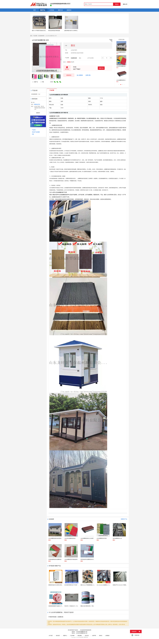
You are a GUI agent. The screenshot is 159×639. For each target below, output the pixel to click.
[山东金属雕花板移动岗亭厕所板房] (121, 46)
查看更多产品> (124, 519)
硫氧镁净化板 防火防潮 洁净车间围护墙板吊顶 (58, 585)
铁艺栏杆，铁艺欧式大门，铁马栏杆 (72, 606)
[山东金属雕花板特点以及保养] (121, 74)
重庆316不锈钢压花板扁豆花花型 (39, 30)
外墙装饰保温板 (52, 617)
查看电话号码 (37, 104)
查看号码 (101, 68)
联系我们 (58, 635)
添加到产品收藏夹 (36, 132)
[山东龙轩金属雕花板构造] (121, 60)
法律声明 (94, 635)
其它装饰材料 (41, 35)
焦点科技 (81, 637)
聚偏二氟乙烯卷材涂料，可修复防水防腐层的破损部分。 (93, 606)
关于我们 (51, 635)
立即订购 (87, 75)
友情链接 (107, 635)
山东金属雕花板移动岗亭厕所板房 (123, 52)
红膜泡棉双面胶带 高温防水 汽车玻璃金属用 (58, 606)
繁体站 (100, 635)
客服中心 (65, 635)
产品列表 (35, 35)
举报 (43, 82)
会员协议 (87, 635)
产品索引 (34, 130)
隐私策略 (80, 635)
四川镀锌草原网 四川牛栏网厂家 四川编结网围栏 (75, 585)
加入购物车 (80, 75)
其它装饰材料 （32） (36, 94)
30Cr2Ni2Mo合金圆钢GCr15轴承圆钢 (105, 585)
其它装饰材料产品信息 (73, 630)
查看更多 (38, 113)
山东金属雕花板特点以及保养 (122, 80)
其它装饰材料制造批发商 (85, 630)
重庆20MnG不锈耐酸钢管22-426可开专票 (90, 585)
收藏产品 (36, 82)
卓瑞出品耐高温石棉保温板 (54, 30)
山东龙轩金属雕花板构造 (121, 66)
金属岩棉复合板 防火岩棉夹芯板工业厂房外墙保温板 (75, 30)
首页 (31, 35)
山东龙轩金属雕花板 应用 (81, 631)
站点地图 (72, 635)
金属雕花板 (60, 617)
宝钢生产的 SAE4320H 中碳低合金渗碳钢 (122, 585)
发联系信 (68, 75)
